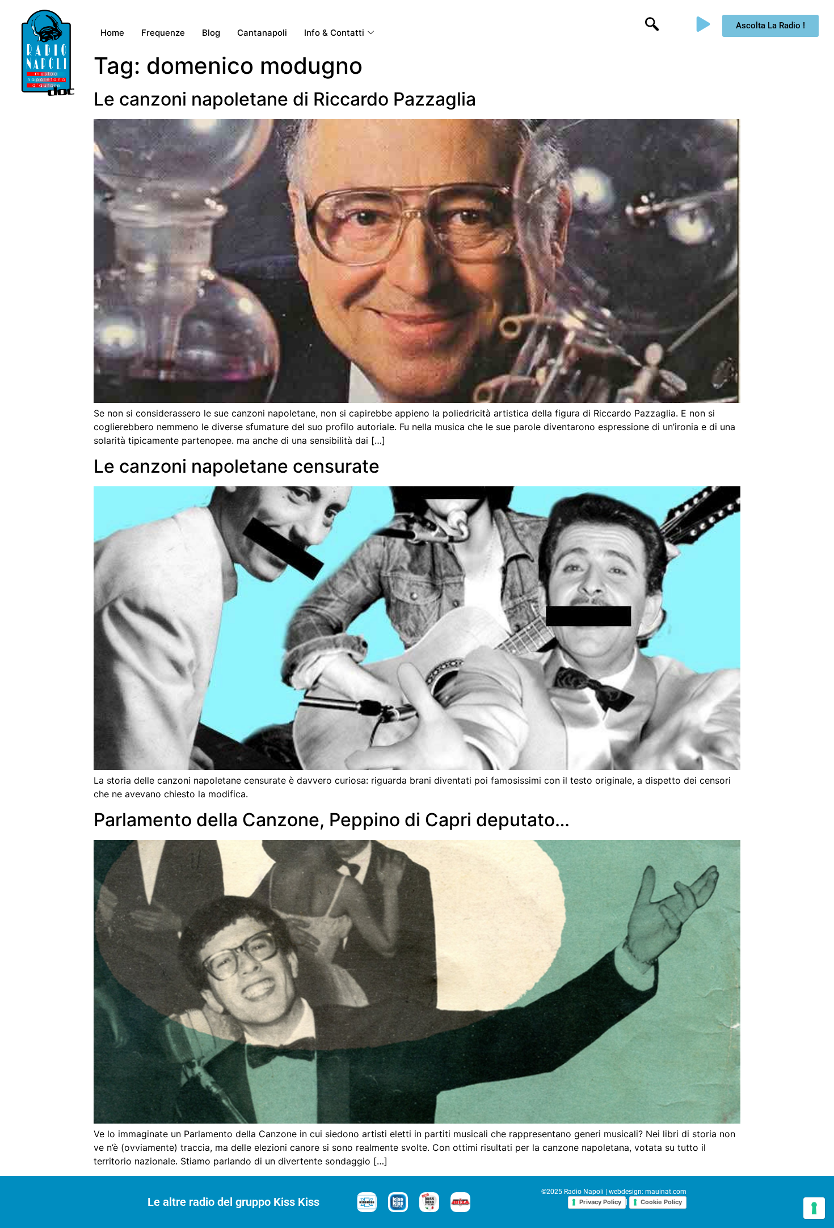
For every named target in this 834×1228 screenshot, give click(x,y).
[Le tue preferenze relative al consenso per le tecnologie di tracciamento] (814, 1208)
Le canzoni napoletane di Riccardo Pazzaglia (285, 99)
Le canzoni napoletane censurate (237, 466)
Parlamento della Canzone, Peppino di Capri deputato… (332, 820)
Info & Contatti (334, 32)
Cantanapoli (262, 32)
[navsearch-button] (652, 25)
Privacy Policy (600, 1202)
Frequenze (163, 32)
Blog (211, 32)
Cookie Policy (661, 1202)
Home (112, 32)
